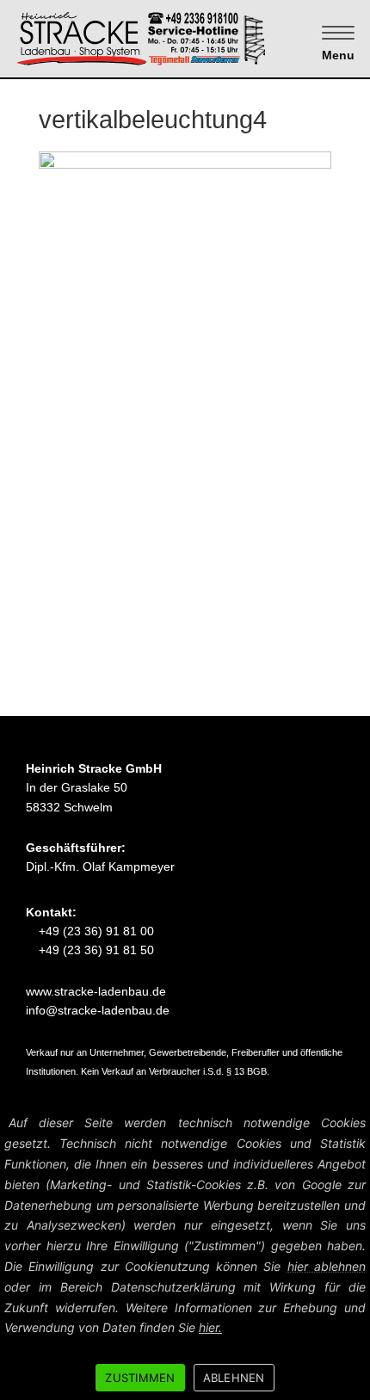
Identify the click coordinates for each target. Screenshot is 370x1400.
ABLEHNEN (234, 1378)
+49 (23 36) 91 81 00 (94, 931)
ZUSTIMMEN (140, 1378)
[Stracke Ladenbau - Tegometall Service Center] (171, 37)
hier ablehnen (326, 1266)
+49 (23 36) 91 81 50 (94, 950)
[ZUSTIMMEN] (348, 1254)
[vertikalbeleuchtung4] (185, 364)
